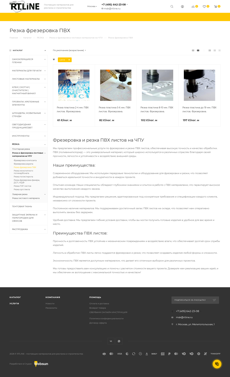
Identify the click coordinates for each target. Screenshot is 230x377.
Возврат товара (97, 308)
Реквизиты (51, 308)
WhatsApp (119, 341)
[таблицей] (219, 50)
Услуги (14, 303)
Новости (50, 303)
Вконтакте (111, 341)
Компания (53, 297)
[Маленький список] (193, 50)
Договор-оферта (98, 323)
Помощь (95, 297)
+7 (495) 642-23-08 (114, 4)
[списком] (214, 50)
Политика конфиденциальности (106, 318)
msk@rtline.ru (112, 8)
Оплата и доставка (99, 303)
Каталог (15, 297)
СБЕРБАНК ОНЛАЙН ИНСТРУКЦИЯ (108, 312)
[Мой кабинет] (182, 7)
